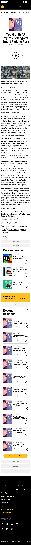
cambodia (5, 232)
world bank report (22, 226)
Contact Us (5, 503)
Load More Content (15, 456)
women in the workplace (8, 226)
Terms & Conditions (7, 496)
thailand (23, 229)
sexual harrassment (13, 229)
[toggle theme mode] (26, 2)
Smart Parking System (8, 223)
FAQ (2, 506)
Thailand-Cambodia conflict (9, 219)
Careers (4, 490)
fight (27, 223)
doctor (4, 229)
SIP (17, 223)
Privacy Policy (5, 499)
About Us (4, 493)
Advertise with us (22, 490)
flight (22, 223)
